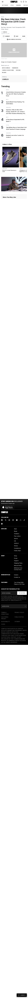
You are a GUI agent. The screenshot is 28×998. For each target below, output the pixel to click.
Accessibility (5, 621)
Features (18, 70)
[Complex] (14, 2)
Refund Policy (18, 565)
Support (16, 560)
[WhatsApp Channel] (9, 520)
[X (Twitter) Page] (5, 520)
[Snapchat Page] (20, 520)
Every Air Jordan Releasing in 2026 (9, 171)
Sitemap (17, 621)
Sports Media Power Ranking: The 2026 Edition (15, 102)
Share (23, 36)
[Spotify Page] (2, 523)
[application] (14, 184)
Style (7, 125)
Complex (5, 79)
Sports (16, 538)
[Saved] (23, 1)
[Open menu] (2, 1)
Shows (16, 545)
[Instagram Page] (13, 520)
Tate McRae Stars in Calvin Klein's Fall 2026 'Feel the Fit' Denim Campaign (16, 128)
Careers (16, 575)
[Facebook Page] (2, 520)
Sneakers (8, 107)
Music (2, 16)
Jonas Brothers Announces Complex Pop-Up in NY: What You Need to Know (16, 94)
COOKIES (3, 624)
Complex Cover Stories (8, 70)
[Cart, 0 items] (26, 2)
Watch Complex (6, 67)
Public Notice (19, 617)
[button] (14, 606)
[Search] (21, 1)
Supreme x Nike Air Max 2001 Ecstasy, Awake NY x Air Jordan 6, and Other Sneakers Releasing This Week (15, 111)
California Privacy (4, 617)
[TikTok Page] (24, 520)
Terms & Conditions (5, 613)
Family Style (17, 550)
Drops (15, 558)
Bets (7, 99)
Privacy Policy (4, 600)
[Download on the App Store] (7, 506)
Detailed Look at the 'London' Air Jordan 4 (15, 136)
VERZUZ (16, 543)
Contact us (17, 577)
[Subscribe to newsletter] (22, 593)
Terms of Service (15, 600)
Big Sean (4, 72)
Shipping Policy (18, 563)
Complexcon (17, 548)
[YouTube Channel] (17, 520)
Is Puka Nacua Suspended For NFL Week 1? (15, 120)
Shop (15, 556)
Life (15, 541)
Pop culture (17, 536)
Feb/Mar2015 (15, 67)
